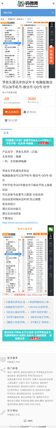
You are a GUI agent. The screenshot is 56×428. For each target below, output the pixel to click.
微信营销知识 (13, 386)
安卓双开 (27, 379)
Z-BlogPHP (24, 427)
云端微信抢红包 (27, 390)
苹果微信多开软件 (44, 372)
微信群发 (11, 376)
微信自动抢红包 (28, 372)
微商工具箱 (24, 404)
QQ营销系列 (38, 393)
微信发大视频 (13, 400)
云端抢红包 (41, 386)
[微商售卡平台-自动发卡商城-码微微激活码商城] (28, 7)
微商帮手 (44, 383)
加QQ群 (13, 120)
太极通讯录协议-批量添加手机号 (23, 302)
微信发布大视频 (42, 390)
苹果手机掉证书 (35, 376)
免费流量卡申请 (14, 379)
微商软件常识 (42, 397)
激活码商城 (12, 404)
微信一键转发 (13, 372)
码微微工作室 (13, 362)
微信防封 (49, 400)
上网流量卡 (12, 383)
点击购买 (13, 111)
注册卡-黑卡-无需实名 (29, 383)
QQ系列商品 (13, 390)
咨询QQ (31, 111)
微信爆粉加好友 (24, 393)
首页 (2, 19)
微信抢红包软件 (28, 386)
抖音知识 (11, 393)
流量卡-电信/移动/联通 (42, 379)
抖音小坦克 (35, 404)
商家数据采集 (13, 397)
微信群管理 (22, 376)
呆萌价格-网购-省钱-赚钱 (32, 400)
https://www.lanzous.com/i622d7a (20, 222)
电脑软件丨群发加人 (16, 19)
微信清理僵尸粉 (28, 397)
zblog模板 (42, 427)
